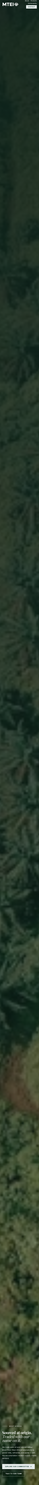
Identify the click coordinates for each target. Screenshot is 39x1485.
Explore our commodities (17, 1466)
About (27, 1)
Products (34, 1)
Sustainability (32, 3)
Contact (31, 7)
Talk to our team (13, 1473)
